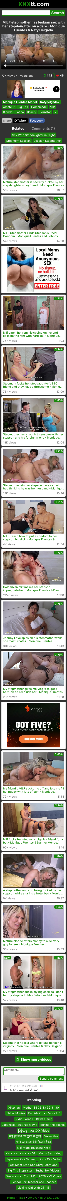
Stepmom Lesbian (18, 140)
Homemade (39, 107)
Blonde (7, 112)
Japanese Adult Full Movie (19, 1125)
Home (11, 1197)
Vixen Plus (51, 1136)
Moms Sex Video (50, 1153)
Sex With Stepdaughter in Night (33, 135)
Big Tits (23, 107)
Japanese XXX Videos (20, 1159)
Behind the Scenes (52, 1125)
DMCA (32, 1197)
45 (62, 75)
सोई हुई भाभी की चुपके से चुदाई (25, 1136)
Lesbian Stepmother (47, 140)
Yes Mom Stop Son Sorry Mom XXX (33, 1165)
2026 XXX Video (50, 1176)
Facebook (36, 120)
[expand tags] (55, 112)
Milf (52, 107)
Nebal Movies (16, 1113)
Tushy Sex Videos (47, 1170)
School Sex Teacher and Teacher (33, 1182)
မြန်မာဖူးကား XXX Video (33, 1130)
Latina (20, 112)
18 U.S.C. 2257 (49, 1197)
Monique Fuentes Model (20, 102)
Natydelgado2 (49, 102)
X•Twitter (20, 120)
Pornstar (45, 112)
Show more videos (36, 1059)
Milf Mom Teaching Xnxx (33, 1147)
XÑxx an (14, 1107)
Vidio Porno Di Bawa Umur (34, 1119)
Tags (21, 1197)
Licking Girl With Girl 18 (33, 1188)
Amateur (8, 107)
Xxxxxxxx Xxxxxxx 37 (20, 1153)
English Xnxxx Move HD (44, 1113)
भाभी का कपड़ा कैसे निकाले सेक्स (33, 1142)
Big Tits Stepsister (20, 1170)
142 (49, 75)
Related (18, 128)
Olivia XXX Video (50, 1159)
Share (7, 120)
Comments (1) (43, 128)
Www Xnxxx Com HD (20, 1176)
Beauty (31, 112)
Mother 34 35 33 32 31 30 (41, 1107)
